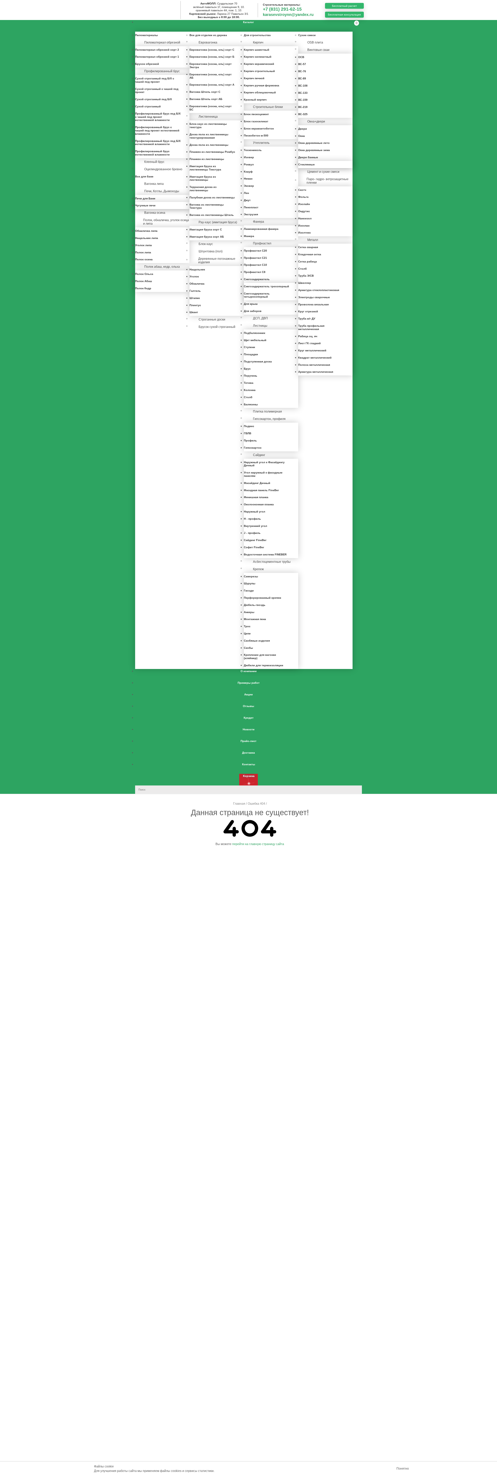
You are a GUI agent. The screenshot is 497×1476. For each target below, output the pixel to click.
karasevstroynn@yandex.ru (288, 14)
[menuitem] (248, 26)
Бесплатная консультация (344, 14)
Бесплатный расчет (344, 5)
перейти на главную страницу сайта (258, 844)
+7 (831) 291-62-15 (282, 9)
